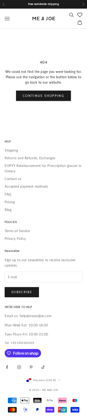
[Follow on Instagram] (19, 367)
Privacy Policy (15, 238)
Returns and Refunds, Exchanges (30, 158)
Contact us (13, 179)
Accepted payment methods (26, 186)
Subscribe (21, 292)
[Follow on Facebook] (7, 367)
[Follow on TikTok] (43, 367)
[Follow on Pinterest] (31, 367)
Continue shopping (43, 96)
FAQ (8, 194)
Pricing (10, 202)
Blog (8, 210)
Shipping (11, 150)
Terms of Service (17, 231)
